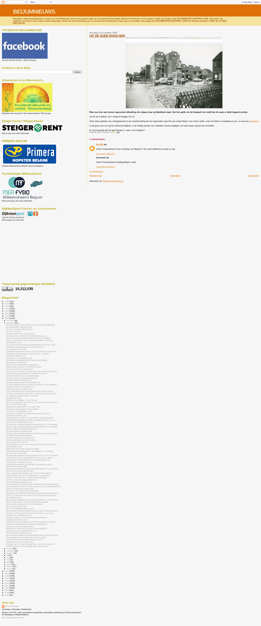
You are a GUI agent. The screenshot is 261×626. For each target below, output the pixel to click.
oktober (9, 548)
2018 (7, 318)
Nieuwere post (95, 175)
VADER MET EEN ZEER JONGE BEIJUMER (22, 449)
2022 (7, 309)
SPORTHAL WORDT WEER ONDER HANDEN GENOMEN (28, 338)
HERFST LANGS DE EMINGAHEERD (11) (21, 429)
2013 (7, 581)
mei (8, 560)
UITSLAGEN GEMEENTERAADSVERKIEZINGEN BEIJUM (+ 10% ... (31, 345)
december (10, 320)
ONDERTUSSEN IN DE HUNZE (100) (20, 438)
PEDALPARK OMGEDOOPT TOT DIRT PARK (23, 407)
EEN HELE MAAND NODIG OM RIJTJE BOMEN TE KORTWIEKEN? (31, 385)
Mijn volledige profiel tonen (13, 618)
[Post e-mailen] (117, 132)
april (8, 562)
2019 (7, 316)
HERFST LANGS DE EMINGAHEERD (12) (22, 378)
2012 (7, 583)
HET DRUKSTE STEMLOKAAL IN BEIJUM (22, 396)
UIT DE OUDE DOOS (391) (16, 506)
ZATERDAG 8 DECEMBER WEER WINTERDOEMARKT (27, 360)
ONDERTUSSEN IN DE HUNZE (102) (20, 334)
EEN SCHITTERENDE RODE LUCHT (20, 509)
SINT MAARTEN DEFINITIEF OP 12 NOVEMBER (24, 504)
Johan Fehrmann (12, 606)
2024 (7, 304)
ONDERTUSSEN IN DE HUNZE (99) (19, 489)
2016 (7, 573)
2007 (7, 595)
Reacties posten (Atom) (113, 181)
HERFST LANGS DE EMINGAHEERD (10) (22, 480)
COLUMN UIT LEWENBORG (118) (19, 462)
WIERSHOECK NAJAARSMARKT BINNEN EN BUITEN (26, 374)
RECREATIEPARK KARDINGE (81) (19, 380)
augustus (10, 553)
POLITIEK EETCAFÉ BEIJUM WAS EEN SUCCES (24, 540)
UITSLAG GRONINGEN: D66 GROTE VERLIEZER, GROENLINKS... (31, 394)
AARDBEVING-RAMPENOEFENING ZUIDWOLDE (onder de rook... (31, 420)
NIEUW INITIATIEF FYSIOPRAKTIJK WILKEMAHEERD (26, 517)
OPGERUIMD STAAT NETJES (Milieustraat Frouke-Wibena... (28, 475)
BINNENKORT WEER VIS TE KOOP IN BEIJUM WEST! (26, 529)
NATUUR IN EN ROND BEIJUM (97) (19, 369)
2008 (7, 593)
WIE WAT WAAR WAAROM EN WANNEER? (22, 365)
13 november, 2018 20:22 (105, 167)
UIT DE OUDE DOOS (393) (16, 405)
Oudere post (253, 175)
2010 (7, 588)
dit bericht (254, 121)
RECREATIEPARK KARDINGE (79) (19, 482)
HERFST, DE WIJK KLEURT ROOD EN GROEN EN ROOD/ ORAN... (31, 495)
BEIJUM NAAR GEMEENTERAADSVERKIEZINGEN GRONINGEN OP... (33, 511)
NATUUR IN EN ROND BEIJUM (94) (19, 526)
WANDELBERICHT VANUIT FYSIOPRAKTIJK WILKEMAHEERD (29, 418)
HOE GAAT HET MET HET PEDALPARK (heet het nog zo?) (28, 413)
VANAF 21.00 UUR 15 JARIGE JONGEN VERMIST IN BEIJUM (29, 340)
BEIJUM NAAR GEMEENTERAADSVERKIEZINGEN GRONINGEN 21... (32, 493)
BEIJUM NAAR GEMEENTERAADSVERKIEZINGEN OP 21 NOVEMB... (32, 427)
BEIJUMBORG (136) (13, 398)
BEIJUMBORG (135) (13, 447)
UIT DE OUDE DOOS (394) (16, 349)
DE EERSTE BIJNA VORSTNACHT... (19, 436)
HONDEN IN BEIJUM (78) (15, 356)
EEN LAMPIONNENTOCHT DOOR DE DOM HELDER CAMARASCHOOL (33, 486)
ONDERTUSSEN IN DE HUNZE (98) (19, 542)
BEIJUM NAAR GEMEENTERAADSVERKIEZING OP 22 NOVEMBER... (32, 424)
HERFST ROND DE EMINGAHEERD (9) (21, 531)
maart (8, 564)
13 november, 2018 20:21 (105, 154)
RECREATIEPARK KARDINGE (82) (19, 327)
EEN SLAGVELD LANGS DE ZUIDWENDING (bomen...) (27, 336)
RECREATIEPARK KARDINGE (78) (19, 533)
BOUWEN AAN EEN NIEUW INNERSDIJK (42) (23, 382)
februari (9, 566)
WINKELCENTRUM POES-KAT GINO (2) (21, 440)
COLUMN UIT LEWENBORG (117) (19, 515)
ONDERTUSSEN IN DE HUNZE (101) (20, 387)
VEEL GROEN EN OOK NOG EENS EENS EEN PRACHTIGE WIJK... (31, 444)
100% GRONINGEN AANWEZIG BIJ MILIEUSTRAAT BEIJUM (29, 473)
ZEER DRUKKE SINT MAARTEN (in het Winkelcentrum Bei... (28, 460)
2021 (7, 311)
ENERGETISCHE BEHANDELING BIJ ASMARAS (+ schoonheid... (30, 451)
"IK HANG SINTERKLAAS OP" (17, 442)
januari (9, 569)
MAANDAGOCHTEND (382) (16, 363)
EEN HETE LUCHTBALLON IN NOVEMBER (22, 491)
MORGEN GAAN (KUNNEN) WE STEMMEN (22, 409)
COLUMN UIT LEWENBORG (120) (19, 358)
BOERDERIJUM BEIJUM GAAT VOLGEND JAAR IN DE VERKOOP (31, 351)
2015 (7, 576)
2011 (7, 586)
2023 (7, 306)
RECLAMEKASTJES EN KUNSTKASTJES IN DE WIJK (26, 537)
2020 (7, 313)
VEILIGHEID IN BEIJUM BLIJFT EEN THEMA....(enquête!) (27, 354)
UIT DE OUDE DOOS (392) (107, 35)
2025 (7, 301)
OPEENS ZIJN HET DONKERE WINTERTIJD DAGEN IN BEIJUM (30, 522)
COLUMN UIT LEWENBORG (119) (19, 411)
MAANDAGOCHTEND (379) (16, 520)
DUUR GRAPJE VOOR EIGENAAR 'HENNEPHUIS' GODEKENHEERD (32, 484)
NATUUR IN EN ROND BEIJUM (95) (19, 471)
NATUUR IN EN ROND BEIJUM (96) (19, 422)
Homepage (175, 175)
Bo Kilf (99, 144)
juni (7, 557)
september (10, 551)
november (10, 323)
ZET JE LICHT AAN (13, 332)
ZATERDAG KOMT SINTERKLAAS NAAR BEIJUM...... (26, 347)
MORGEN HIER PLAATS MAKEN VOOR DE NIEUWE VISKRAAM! (30, 325)
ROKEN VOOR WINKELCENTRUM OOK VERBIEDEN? (26, 524)
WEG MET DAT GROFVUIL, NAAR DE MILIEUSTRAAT (26, 478)
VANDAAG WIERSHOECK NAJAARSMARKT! (23, 376)
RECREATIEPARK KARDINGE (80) (19, 431)
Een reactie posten (96, 171)
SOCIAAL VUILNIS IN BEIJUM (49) (19, 329)
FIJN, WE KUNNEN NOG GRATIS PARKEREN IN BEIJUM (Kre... (30, 391)
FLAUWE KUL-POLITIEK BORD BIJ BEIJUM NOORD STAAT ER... (30, 544)
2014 (7, 578)
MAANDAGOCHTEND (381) (16, 416)
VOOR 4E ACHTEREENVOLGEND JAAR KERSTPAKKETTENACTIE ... (32, 371)
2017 (7, 571)
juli (7, 555)
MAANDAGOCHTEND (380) (16, 467)
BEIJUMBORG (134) (13, 498)
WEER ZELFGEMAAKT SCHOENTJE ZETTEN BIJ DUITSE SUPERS (31, 402)
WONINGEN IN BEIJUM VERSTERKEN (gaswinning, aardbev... (29, 464)
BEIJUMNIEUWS (34, 11)
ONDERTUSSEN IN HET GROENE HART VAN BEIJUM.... (27, 546)
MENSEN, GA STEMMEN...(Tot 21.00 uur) (21, 400)
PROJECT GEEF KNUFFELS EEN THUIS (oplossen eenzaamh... (30, 513)
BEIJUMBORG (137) (13, 343)
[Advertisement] (15, 237)
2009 (7, 590)
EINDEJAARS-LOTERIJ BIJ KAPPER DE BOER (24, 367)
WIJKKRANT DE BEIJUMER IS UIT (19, 389)
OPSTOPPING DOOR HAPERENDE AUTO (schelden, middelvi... (30, 458)
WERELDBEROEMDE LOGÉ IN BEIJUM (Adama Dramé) (27, 502)
